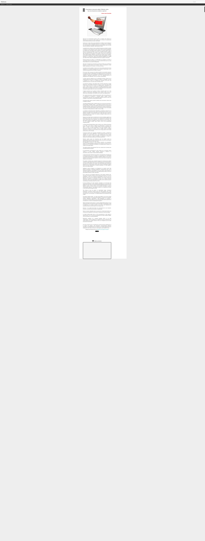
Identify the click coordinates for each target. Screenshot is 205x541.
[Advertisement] (117, 25)
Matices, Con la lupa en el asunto (103, 229)
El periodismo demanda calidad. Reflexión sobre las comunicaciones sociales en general (97, 10)
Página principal (9, 4)
